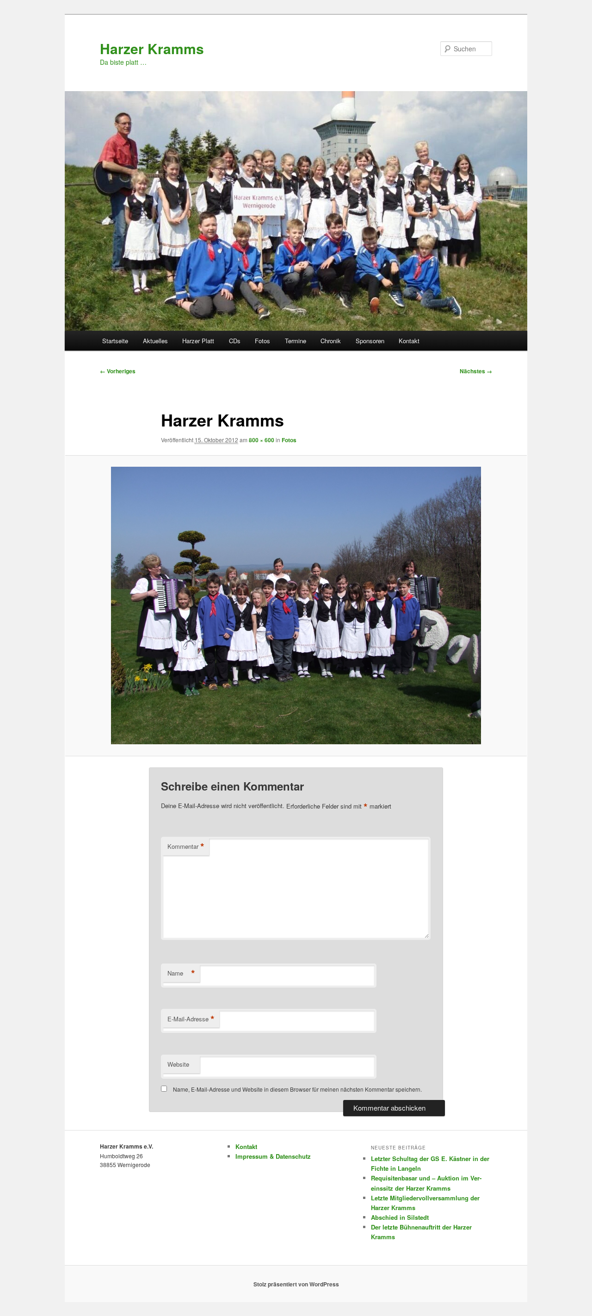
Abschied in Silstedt (400, 1217)
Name (181, 973)
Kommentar (185, 846)
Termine (295, 340)
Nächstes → (476, 371)
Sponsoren (370, 340)
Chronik (331, 340)
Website (178, 1064)
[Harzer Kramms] (296, 605)
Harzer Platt (198, 340)
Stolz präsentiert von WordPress (296, 1284)
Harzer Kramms (152, 48)
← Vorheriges (118, 371)
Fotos (262, 340)
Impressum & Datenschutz (273, 1156)
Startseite (115, 340)
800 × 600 (261, 440)
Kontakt (409, 340)
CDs (234, 340)
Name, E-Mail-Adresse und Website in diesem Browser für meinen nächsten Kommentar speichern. (297, 1089)
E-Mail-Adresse (191, 1019)
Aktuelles (155, 340)
